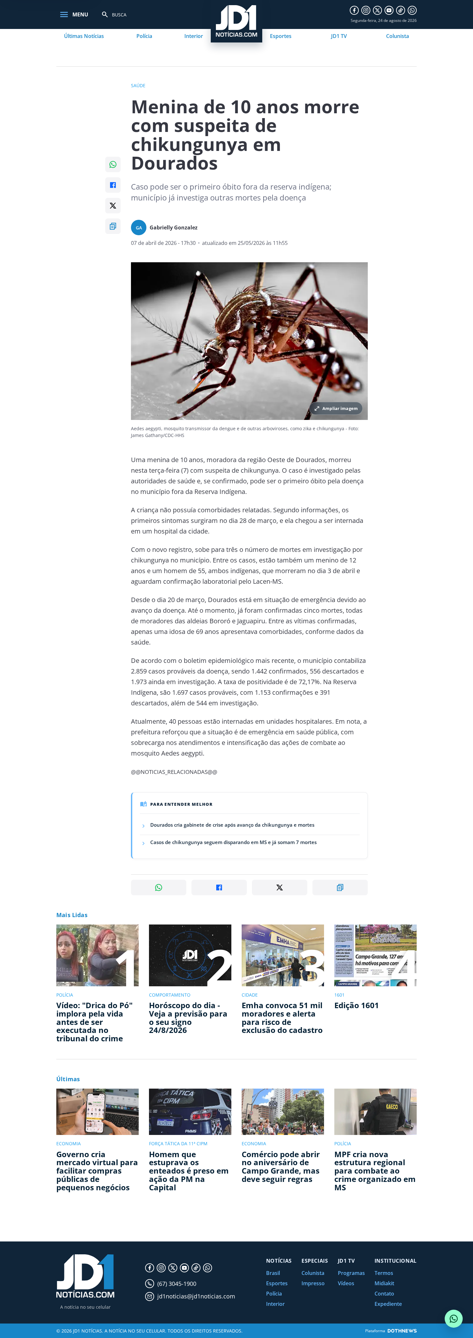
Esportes (281, 36)
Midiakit (384, 1283)
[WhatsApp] (412, 10)
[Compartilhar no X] (113, 205)
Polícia (144, 36)
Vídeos (346, 1283)
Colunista (397, 36)
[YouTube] (389, 10)
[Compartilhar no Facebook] (113, 185)
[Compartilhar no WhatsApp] (113, 164)
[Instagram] (365, 10)
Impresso (313, 1283)
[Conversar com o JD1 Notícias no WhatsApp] (454, 1319)
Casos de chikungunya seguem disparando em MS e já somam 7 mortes (233, 842)
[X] (377, 10)
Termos (384, 1273)
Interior (193, 36)
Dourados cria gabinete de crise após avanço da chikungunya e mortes (232, 825)
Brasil (273, 1273)
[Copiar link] (113, 226)
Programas (351, 1273)
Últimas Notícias (84, 36)
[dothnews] (402, 1331)
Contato (384, 1293)
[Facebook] (354, 10)
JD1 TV (339, 36)
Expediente (388, 1303)
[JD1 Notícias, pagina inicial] (85, 1276)
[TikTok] (400, 10)
